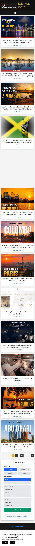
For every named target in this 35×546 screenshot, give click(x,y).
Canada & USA (8, 489)
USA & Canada (25, 469)
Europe (10, 469)
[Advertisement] (17, 168)
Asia (6, 483)
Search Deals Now (17, 510)
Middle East (8, 502)
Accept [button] (12, 542)
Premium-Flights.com (17, 3)
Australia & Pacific (9, 486)
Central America (9, 496)
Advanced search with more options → (17, 516)
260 (22, 455)
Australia (24, 473)
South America (9, 505)
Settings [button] (5, 542)
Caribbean (7, 492)
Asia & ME (10, 473)
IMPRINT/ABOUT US (17, 526)
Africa (6, 479)
